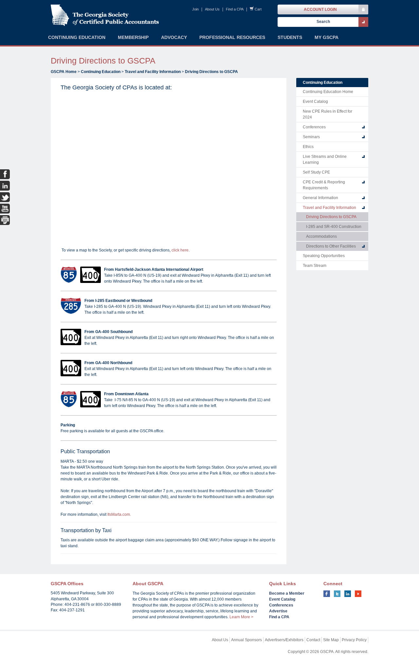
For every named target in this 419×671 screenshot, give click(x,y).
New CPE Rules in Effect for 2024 (327, 114)
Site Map (331, 640)
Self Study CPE (316, 172)
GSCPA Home (64, 71)
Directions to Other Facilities (331, 246)
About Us (212, 9)
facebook (326, 593)
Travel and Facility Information (153, 71)
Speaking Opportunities (324, 255)
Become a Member (286, 593)
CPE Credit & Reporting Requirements (324, 185)
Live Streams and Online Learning (325, 159)
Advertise (278, 611)
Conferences (314, 127)
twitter (337, 593)
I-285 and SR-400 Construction (333, 226)
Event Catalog (315, 101)
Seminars (311, 137)
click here (180, 250)
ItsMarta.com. (119, 514)
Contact (313, 640)
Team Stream (314, 265)
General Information (320, 198)
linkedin (347, 593)
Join (195, 9)
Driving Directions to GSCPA (211, 71)
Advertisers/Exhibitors (284, 640)
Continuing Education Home (328, 91)
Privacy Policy (354, 640)
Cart (258, 9)
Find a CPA (235, 9)
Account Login (320, 9)
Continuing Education (100, 71)
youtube (358, 593)
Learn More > (241, 617)
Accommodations (321, 236)
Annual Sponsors (246, 640)
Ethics (308, 146)
